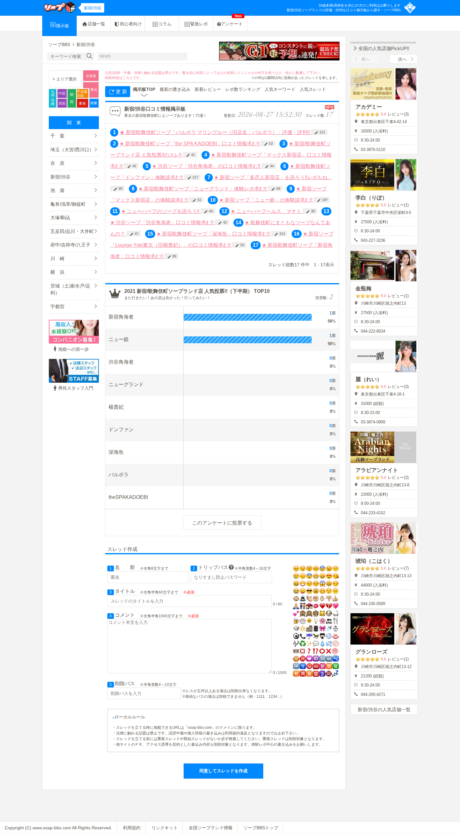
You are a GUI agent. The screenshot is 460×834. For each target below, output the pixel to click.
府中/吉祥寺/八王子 (70, 244)
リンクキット (164, 827)
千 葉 (57, 135)
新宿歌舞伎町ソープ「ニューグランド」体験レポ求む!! (203, 188)
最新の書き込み (175, 89)
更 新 (121, 91)
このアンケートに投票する (222, 523)
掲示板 (62, 25)
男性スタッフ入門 (75, 388)
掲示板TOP (144, 89)
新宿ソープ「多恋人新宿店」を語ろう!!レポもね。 (273, 177)
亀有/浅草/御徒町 (68, 204)
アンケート (232, 21)
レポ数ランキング (242, 89)
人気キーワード (280, 89)
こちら (127, 78)
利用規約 (132, 827)
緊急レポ (199, 23)
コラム (164, 23)
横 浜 (57, 272)
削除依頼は (113, 78)
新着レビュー (208, 89)
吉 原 (57, 163)
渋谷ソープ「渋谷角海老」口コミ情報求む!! (162, 222)
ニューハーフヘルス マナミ (267, 211)
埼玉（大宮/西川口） (72, 149)
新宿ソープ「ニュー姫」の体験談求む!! (266, 200)
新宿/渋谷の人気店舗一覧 (384, 709)
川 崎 (57, 258)
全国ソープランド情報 (211, 827)
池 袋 (57, 190)
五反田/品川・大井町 (72, 231)
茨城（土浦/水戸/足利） (70, 289)
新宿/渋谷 (60, 176)
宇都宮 (57, 306)
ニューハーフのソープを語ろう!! (161, 211)
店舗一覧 (96, 23)
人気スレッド (313, 89)
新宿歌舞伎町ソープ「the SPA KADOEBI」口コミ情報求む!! (190, 143)
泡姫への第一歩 (73, 349)
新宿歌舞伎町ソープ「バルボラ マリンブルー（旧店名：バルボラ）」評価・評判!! (215, 132)
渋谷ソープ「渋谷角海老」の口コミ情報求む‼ (207, 166)
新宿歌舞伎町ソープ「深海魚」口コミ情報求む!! (213, 233)
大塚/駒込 (60, 217)
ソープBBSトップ (260, 827)
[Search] (89, 56)
